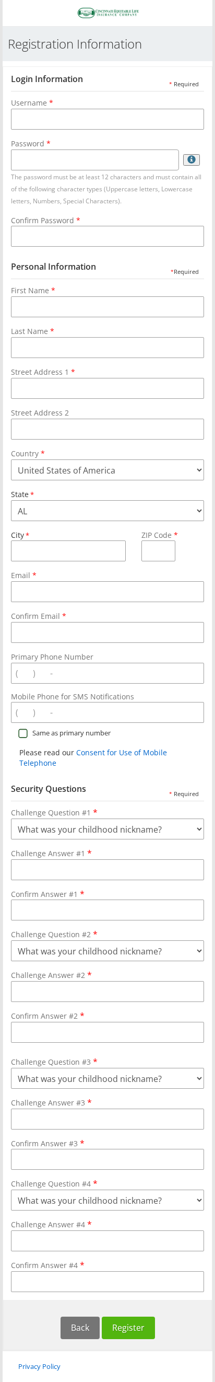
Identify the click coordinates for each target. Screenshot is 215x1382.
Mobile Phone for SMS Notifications (72, 696)
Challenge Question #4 (54, 1183)
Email (20, 575)
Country (25, 453)
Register (128, 1327)
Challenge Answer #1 (51, 853)
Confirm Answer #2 (48, 1015)
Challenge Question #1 (54, 812)
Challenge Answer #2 (51, 975)
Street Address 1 (40, 372)
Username (29, 103)
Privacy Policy (39, 1366)
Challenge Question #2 (54, 934)
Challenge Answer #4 (51, 1224)
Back (80, 1327)
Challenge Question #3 (54, 1061)
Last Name (29, 331)
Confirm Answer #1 (48, 894)
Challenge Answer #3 (51, 1102)
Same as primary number (71, 733)
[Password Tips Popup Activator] (191, 160)
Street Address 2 (40, 413)
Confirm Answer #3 (48, 1143)
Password (27, 143)
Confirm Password (42, 220)
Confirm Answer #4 (48, 1265)
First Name (30, 290)
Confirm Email (35, 616)
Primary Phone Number (52, 657)
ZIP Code (156, 535)
